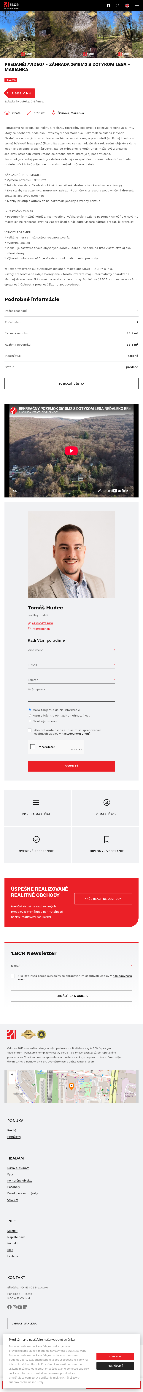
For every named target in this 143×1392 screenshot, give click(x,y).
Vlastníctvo (13, 356)
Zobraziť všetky (71, 383)
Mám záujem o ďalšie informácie (56, 710)
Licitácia (13, 1256)
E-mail (32, 665)
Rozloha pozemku (18, 344)
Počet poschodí (16, 311)
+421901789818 (42, 623)
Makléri (12, 1230)
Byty (10, 1174)
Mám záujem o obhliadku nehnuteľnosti (61, 715)
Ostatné (12, 1199)
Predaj (11, 1130)
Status (9, 367)
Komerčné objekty (19, 1180)
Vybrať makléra (24, 1323)
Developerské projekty (22, 1193)
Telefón (33, 680)
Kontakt (12, 1243)
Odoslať (71, 766)
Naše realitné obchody (103, 899)
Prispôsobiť (115, 1365)
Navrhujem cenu (45, 721)
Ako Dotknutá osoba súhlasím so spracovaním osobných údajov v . (67, 731)
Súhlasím (115, 1356)
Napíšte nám (16, 1237)
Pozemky (13, 1187)
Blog (10, 1249)
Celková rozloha (16, 333)
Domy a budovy (18, 1168)
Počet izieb (12, 322)
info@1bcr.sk (41, 629)
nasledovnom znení (76, 733)
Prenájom (13, 1136)
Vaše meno (35, 650)
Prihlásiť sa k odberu (71, 996)
